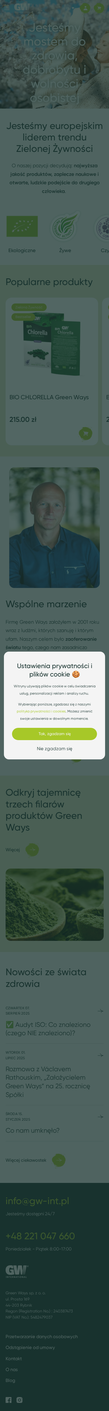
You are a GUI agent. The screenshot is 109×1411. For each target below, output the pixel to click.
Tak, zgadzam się (55, 733)
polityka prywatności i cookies (41, 711)
